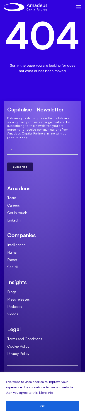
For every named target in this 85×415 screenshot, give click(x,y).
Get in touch (17, 212)
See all (12, 267)
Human (13, 252)
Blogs (11, 292)
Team (11, 198)
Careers (13, 205)
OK (42, 406)
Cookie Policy (18, 346)
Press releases (18, 299)
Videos (12, 314)
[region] (42, 393)
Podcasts (14, 306)
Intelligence (16, 245)
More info (46, 393)
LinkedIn (14, 220)
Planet (12, 259)
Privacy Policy (18, 353)
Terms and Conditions (24, 339)
